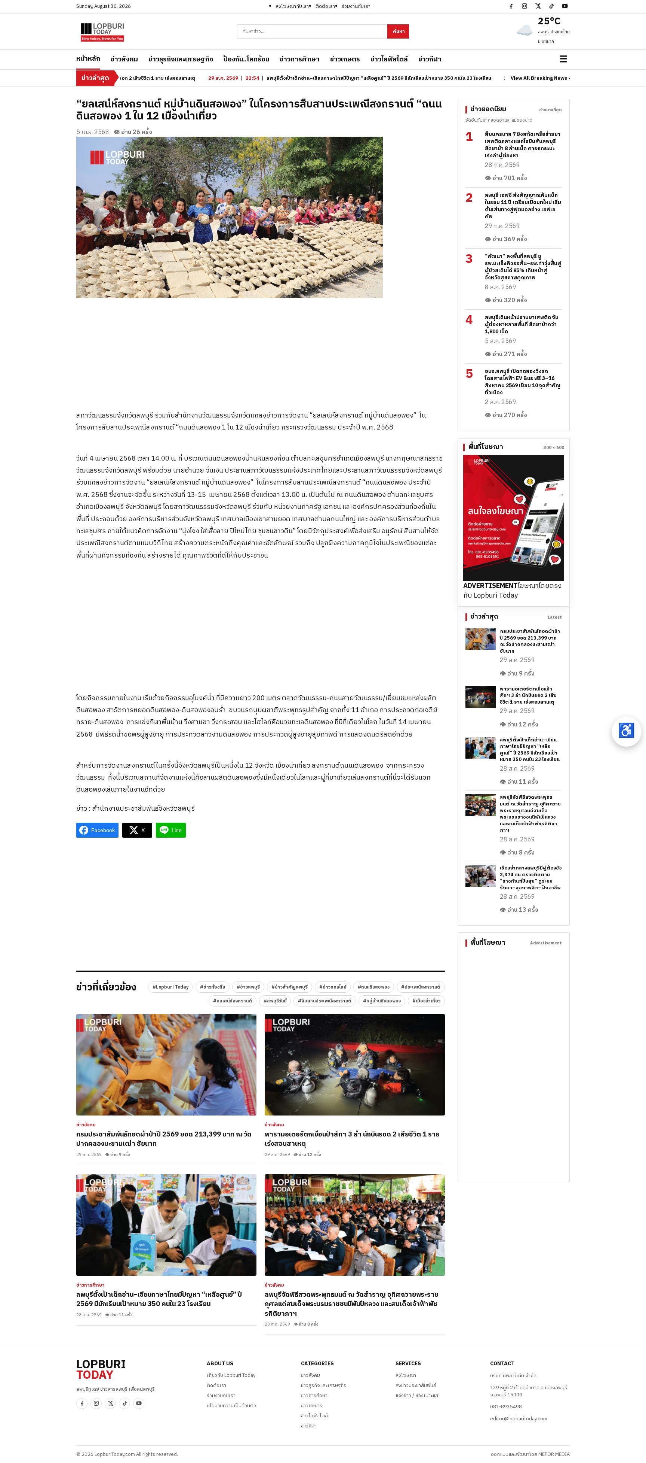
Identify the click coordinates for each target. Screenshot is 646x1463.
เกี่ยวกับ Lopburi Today (231, 1375)
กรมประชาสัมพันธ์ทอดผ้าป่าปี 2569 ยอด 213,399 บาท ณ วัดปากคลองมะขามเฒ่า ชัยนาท (164, 1139)
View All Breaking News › (540, 78)
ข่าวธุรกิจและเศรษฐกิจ (180, 59)
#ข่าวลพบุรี (248, 987)
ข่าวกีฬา (430, 59)
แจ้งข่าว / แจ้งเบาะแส (417, 1395)
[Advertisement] (260, 350)
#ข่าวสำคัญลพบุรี (289, 987)
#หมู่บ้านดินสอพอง (382, 1001)
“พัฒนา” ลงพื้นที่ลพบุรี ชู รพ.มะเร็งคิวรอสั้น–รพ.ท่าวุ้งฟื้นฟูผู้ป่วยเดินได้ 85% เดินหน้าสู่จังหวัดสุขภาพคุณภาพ (523, 267)
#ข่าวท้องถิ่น (212, 987)
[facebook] (511, 6)
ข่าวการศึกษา (300, 59)
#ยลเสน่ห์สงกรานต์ (232, 1001)
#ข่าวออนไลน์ (332, 987)
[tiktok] (551, 6)
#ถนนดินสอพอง (374, 987)
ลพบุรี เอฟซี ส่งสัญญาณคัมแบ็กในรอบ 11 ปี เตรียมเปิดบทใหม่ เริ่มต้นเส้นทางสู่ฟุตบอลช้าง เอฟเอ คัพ (523, 206)
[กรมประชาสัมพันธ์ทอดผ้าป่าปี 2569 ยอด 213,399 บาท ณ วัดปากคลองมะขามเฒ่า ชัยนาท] (166, 1065)
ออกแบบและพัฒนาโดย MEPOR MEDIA (530, 1454)
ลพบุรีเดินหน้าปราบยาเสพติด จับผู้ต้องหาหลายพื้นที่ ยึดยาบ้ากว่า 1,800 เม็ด (522, 324)
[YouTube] (565, 6)
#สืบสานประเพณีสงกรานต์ (324, 1001)
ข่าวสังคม (124, 59)
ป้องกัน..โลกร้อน (246, 59)
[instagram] (524, 6)
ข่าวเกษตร (345, 59)
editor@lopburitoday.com (518, 1419)
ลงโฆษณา (406, 1375)
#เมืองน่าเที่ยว (426, 1001)
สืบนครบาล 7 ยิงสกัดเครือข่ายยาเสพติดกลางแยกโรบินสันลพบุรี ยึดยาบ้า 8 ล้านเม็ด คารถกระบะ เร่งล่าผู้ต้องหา (522, 145)
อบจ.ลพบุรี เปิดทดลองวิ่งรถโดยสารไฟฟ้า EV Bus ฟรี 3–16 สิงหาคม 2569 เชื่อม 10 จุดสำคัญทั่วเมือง (522, 382)
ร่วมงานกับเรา (356, 6)
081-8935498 (506, 1407)
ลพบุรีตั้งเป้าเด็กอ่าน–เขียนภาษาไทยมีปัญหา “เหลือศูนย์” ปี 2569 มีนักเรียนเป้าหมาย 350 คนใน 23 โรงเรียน (159, 1299)
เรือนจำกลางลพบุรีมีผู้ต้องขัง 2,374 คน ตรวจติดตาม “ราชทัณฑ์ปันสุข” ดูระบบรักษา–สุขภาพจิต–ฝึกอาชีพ (531, 878)
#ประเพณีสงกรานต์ (420, 987)
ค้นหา (399, 31)
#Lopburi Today (170, 987)
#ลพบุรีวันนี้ (275, 1001)
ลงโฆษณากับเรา (292, 6)
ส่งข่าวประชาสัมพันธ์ (416, 1385)
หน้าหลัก (88, 58)
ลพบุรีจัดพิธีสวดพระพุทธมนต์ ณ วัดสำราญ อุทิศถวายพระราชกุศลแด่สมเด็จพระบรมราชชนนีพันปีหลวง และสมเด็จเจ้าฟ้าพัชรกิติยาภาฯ (352, 1304)
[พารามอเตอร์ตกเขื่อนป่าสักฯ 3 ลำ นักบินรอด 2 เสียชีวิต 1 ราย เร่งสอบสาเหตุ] (355, 1065)
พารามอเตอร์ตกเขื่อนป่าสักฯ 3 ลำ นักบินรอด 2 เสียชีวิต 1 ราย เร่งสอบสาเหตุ (352, 1139)
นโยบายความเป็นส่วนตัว (231, 1406)
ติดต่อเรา (325, 6)
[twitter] (538, 6)
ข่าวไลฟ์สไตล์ (389, 59)
